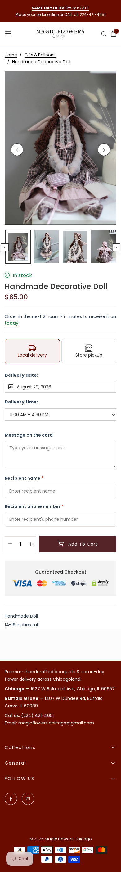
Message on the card (29, 435)
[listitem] (32, 351)
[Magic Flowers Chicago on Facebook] (11, 799)
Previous (5, 247)
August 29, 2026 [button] (34, 387)
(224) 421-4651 (37, 715)
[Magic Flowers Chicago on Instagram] (28, 799)
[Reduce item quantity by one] (10, 544)
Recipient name (24, 478)
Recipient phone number (34, 506)
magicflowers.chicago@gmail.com (56, 723)
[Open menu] (9, 34)
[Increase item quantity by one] (30, 544)
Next (116, 247)
